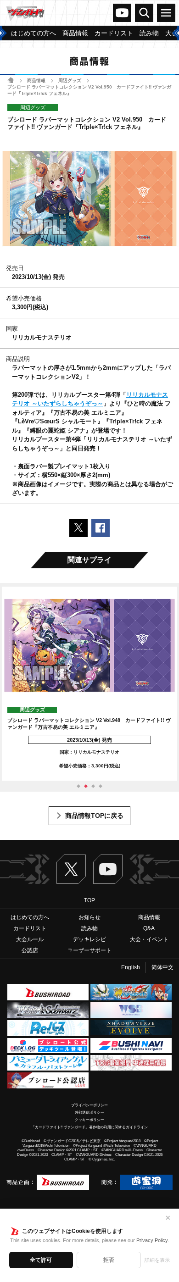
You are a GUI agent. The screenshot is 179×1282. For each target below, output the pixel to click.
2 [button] (86, 786)
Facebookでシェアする (100, 528)
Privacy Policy (152, 1240)
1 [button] (78, 786)
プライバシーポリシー (89, 1105)
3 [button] (93, 786)
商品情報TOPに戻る (94, 815)
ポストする (78, 528)
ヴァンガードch (122, 13)
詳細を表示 (157, 1260)
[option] (89, 684)
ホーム (10, 80)
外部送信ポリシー (89, 1112)
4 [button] (100, 786)
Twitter (71, 869)
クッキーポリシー (89, 1120)
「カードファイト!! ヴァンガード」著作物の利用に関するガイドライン (89, 1127)
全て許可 (41, 1260)
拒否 (108, 1260)
